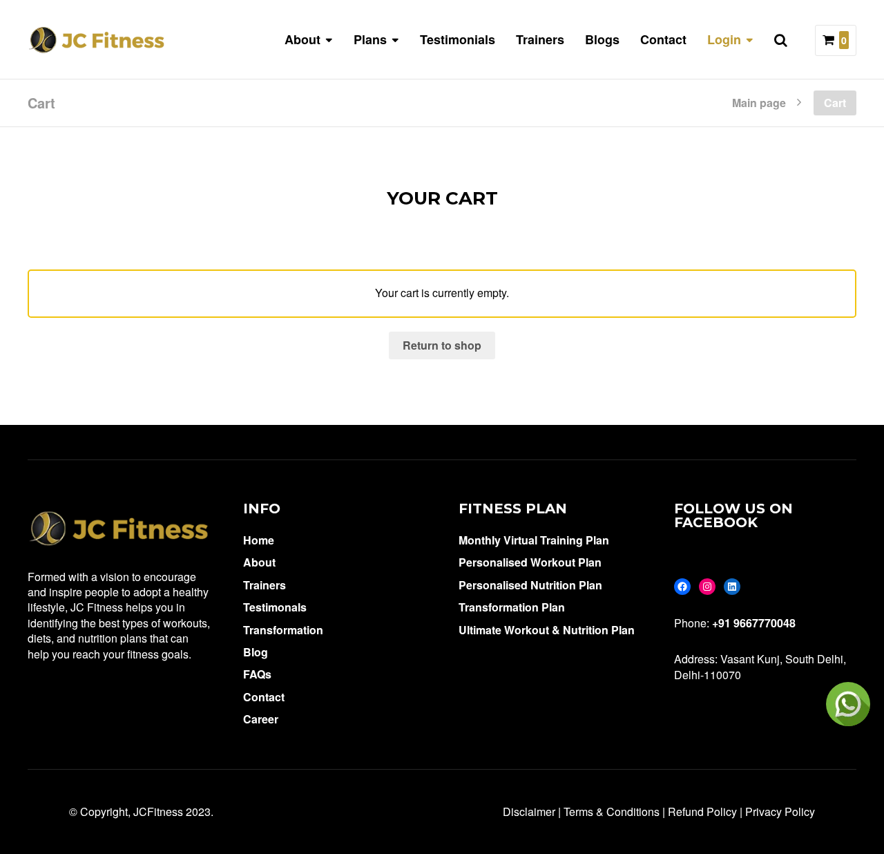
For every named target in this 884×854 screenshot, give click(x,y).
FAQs (257, 674)
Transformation (283, 630)
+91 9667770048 (754, 623)
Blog (255, 652)
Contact (663, 39)
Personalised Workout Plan (530, 562)
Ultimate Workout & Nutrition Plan (547, 630)
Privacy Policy (780, 811)
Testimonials (457, 39)
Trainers (540, 39)
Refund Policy (702, 811)
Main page (759, 101)
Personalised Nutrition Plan (530, 585)
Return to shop (442, 345)
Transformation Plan (512, 607)
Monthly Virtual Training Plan (534, 540)
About (259, 562)
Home (258, 540)
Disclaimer (529, 811)
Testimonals (275, 607)
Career (260, 719)
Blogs (602, 39)
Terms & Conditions (612, 811)
